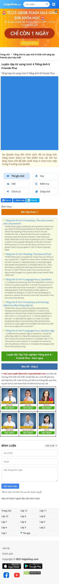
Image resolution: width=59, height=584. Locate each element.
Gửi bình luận (10, 486)
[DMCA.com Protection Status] (32, 575)
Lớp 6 (23, 521)
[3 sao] (21, 206)
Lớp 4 (4, 527)
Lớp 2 (42, 527)
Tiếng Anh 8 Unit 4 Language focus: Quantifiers (28, 279)
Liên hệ (5, 548)
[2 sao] (17, 206)
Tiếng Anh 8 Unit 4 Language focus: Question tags (29, 330)
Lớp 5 (42, 521)
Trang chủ (6, 510)
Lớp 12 (23, 510)
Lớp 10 (4, 516)
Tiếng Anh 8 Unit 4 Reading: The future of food (28, 254)
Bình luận (20, 200)
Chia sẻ (8, 200)
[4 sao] (24, 206)
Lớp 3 (23, 527)
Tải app (26, 533)
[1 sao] (14, 206)
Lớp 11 (43, 510)
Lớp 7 (4, 521)
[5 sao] (28, 206)
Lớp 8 (42, 516)
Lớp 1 (4, 533)
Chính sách (7, 553)
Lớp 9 (23, 516)
